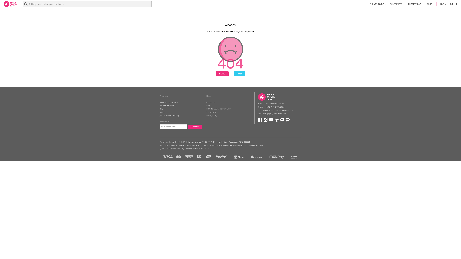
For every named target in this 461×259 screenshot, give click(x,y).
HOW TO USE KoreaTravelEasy (218, 109)
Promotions (414, 4)
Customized (396, 4)
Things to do (377, 4)
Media (162, 112)
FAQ (208, 105)
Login (443, 4)
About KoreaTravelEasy (169, 102)
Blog (429, 4)
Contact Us (210, 102)
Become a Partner (167, 105)
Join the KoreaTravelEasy (169, 115)
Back (239, 73)
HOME (222, 73)
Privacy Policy (211, 115)
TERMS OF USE (212, 112)
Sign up (453, 4)
